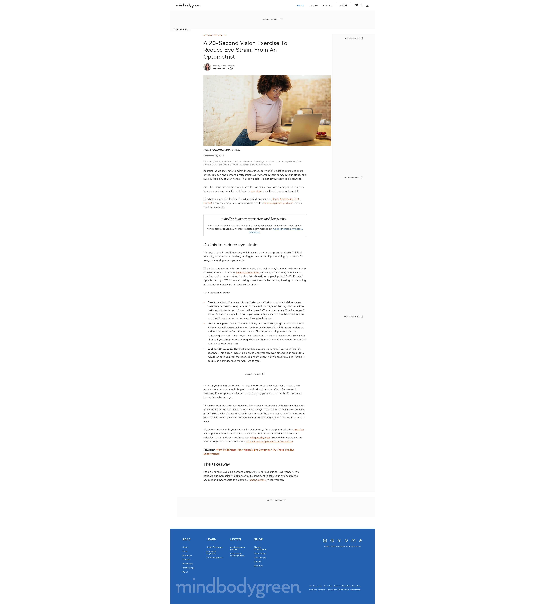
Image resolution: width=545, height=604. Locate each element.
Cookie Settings (355, 589)
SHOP (344, 5)
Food (184, 551)
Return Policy (356, 586)
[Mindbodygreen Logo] (188, 5)
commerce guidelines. (287, 161)
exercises (299, 429)
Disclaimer (337, 586)
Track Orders (260, 553)
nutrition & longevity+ (211, 552)
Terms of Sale (317, 586)
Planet (185, 572)
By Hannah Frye (221, 68)
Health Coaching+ (214, 547)
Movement (187, 555)
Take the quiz (260, 558)
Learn (211, 539)
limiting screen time (247, 272)
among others (257, 479)
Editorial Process (343, 589)
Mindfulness (187, 564)
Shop (258, 539)
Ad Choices (322, 589)
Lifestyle (186, 559)
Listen (235, 539)
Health (185, 547)
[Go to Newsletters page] (356, 5)
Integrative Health (215, 35)
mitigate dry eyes (260, 437)
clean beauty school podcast (237, 554)
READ (301, 5)
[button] (231, 68)
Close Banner (179, 29)
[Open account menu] (367, 5)
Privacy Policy (346, 586)
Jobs (310, 586)
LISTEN (328, 5)
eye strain (256, 191)
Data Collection (332, 589)
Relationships (188, 568)
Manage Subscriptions (260, 548)
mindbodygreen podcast (278, 203)
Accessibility (313, 589)
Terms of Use (328, 586)
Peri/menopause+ (214, 558)
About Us (258, 566)
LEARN (313, 5)
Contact (258, 562)
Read (186, 539)
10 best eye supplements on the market (269, 441)
